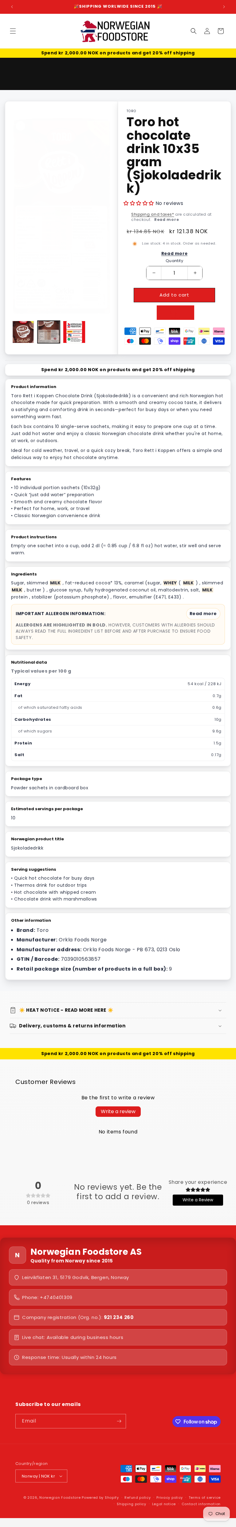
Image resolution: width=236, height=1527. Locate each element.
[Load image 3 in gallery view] (74, 332)
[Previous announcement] (12, 7)
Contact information (201, 1503)
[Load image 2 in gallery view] (48, 332)
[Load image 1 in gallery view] (23, 332)
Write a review (118, 1111)
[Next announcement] (224, 7)
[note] (118, 624)
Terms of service (205, 1497)
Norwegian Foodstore (60, 1497)
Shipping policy (131, 1503)
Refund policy (137, 1497)
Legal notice (164, 1503)
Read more (166, 219)
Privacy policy (169, 1497)
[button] (13, 31)
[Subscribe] (119, 1421)
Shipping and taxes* (152, 214)
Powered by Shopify (100, 1497)
